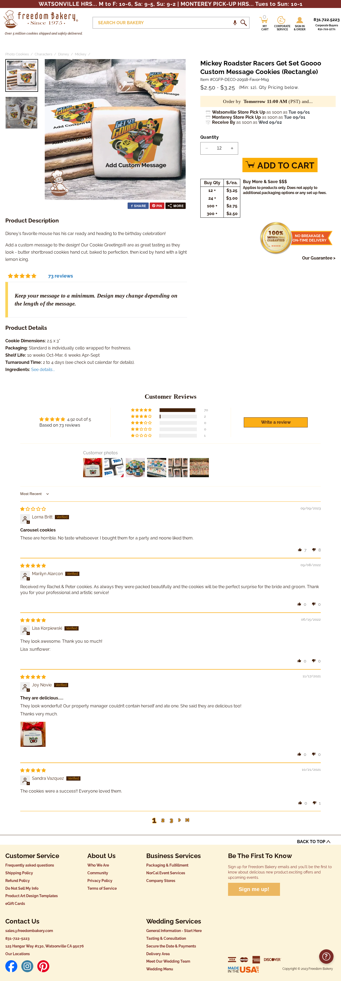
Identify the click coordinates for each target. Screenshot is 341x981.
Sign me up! (254, 889)
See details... (43, 369)
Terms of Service (102, 888)
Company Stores (160, 881)
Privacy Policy (99, 881)
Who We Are (98, 865)
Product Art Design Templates (31, 896)
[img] (33, 509)
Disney (63, 54)
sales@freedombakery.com (29, 931)
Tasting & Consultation (166, 938)
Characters (43, 54)
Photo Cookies (17, 54)
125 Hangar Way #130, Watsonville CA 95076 (44, 946)
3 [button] (171, 820)
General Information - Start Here (174, 931)
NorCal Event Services (165, 873)
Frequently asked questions (29, 865)
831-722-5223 (17, 938)
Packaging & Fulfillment (167, 865)
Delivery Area (158, 954)
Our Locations (17, 954)
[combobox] (171, 23)
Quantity (209, 137)
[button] (235, 23)
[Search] (243, 23)
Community (97, 873)
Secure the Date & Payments (171, 946)
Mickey (80, 54)
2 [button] (162, 820)
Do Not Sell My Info (21, 888)
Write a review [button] (276, 422)
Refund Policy (17, 881)
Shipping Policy (19, 873)
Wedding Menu (159, 969)
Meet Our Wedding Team (168, 961)
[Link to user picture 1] (33, 734)
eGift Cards (15, 903)
